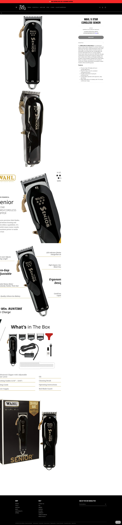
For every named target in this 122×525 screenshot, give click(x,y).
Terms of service (47, 523)
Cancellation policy (67, 523)
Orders (40, 507)
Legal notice (73, 523)
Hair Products (18, 511)
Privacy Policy (42, 516)
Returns (41, 511)
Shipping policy (53, 523)
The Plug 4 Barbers (21, 523)
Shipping (41, 509)
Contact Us (41, 503)
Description (80, 42)
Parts (16, 509)
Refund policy (35, 523)
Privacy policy (41, 523)
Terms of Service (43, 514)
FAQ (39, 505)
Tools (16, 505)
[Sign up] (105, 504)
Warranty (41, 512)
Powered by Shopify (28, 523)
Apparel (17, 512)
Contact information (59, 523)
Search (17, 503)
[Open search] (99, 7)
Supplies (17, 507)
